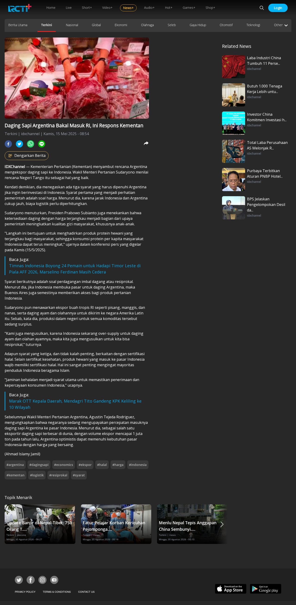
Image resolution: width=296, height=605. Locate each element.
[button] (222, 524)
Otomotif (226, 25)
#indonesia (138, 464)
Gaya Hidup (198, 25)
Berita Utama (17, 25)
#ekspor (85, 464)
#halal (102, 464)
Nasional (72, 25)
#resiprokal (58, 475)
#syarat (79, 475)
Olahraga (147, 25)
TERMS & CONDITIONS (57, 591)
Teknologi (253, 25)
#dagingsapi (39, 464)
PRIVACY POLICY (25, 591)
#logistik (37, 475)
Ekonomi (121, 25)
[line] (41, 144)
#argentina (15, 464)
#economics (63, 464)
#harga (117, 464)
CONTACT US (86, 591)
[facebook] (8, 144)
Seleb (172, 25)
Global (96, 25)
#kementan (15, 475)
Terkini (46, 25)
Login (278, 8)
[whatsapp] (30, 144)
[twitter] (19, 144)
